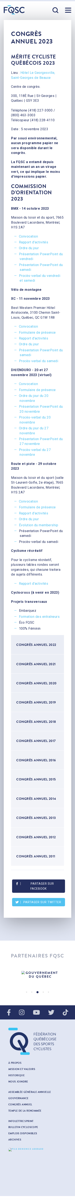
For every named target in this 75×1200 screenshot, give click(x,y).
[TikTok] (65, 1012)
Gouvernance (18, 1098)
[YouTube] (36, 1012)
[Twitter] (51, 1012)
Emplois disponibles (22, 1133)
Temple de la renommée (24, 1111)
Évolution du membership (38, 525)
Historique (16, 1075)
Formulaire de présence (37, 332)
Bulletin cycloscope (23, 1127)
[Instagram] (21, 1012)
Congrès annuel (20, 1104)
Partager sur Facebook (42, 886)
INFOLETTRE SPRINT (21, 1121)
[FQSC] (14, 9)
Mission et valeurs (21, 1069)
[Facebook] (9, 1012)
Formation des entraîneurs (39, 617)
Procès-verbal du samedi (38, 361)
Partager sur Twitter (42, 902)
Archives (14, 1140)
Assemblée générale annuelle (29, 1092)
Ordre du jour (29, 248)
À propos (14, 1063)
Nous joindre (18, 1082)
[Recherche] (55, 10)
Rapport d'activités (33, 242)
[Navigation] (68, 10)
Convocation (28, 236)
